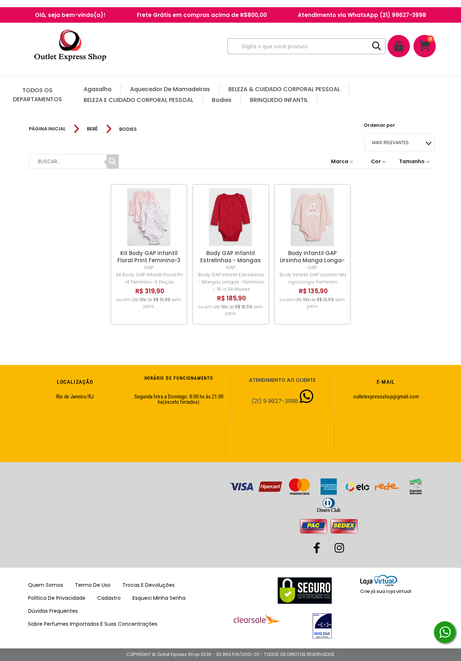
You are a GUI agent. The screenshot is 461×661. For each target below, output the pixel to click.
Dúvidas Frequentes (53, 611)
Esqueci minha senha (159, 598)
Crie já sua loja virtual (385, 591)
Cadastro (109, 598)
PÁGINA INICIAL (47, 128)
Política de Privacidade (56, 598)
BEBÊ (92, 128)
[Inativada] (306, 626)
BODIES (128, 129)
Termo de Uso (93, 585)
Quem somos (45, 585)
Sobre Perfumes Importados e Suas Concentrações (92, 623)
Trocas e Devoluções (148, 585)
